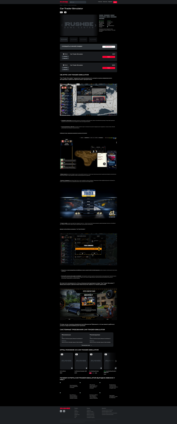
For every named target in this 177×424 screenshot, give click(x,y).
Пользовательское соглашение (107, 410)
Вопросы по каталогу (90, 414)
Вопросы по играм (90, 411)
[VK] (61, 411)
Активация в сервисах (91, 417)
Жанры (75, 416)
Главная (61, 5)
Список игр (65, 5)
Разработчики (76, 414)
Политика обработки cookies (107, 411)
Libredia (108, 24)
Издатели (76, 413)
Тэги (75, 417)
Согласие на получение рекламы (107, 414)
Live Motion (109, 23)
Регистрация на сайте (90, 416)
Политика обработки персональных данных (109, 413)
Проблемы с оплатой (90, 413)
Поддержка (89, 410)
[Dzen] (64, 411)
